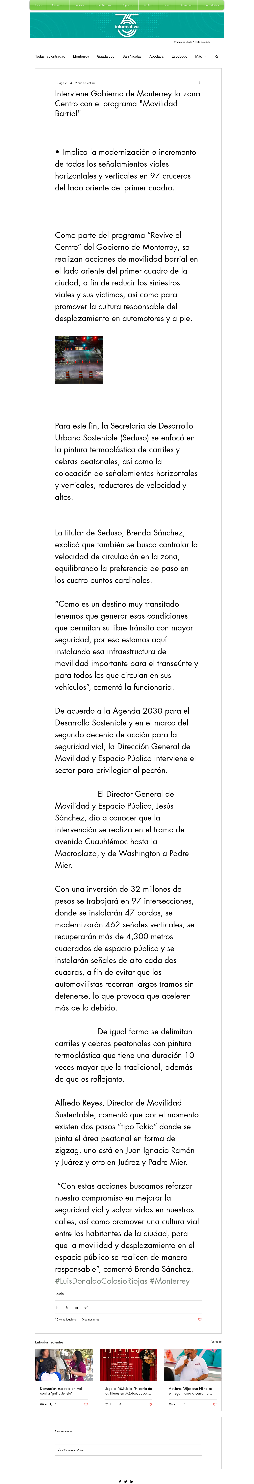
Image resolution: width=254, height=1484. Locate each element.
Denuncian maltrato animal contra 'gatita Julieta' (61, 1391)
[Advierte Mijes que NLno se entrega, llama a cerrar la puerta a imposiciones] (192, 1365)
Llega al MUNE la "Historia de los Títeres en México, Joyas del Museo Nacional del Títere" (128, 1391)
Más (198, 56)
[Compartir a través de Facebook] (57, 1307)
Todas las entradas (50, 56)
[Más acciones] (199, 82)
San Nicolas (131, 56)
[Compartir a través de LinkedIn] (76, 1307)
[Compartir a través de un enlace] (86, 1307)
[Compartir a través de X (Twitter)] (66, 1307)
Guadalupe (105, 56)
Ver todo (217, 1341)
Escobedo (179, 56)
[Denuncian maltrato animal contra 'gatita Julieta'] (64, 1365)
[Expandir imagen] (79, 360)
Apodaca (156, 56)
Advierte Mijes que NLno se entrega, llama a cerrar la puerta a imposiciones (190, 1391)
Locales (60, 1294)
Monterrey (81, 56)
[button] (58, 5)
